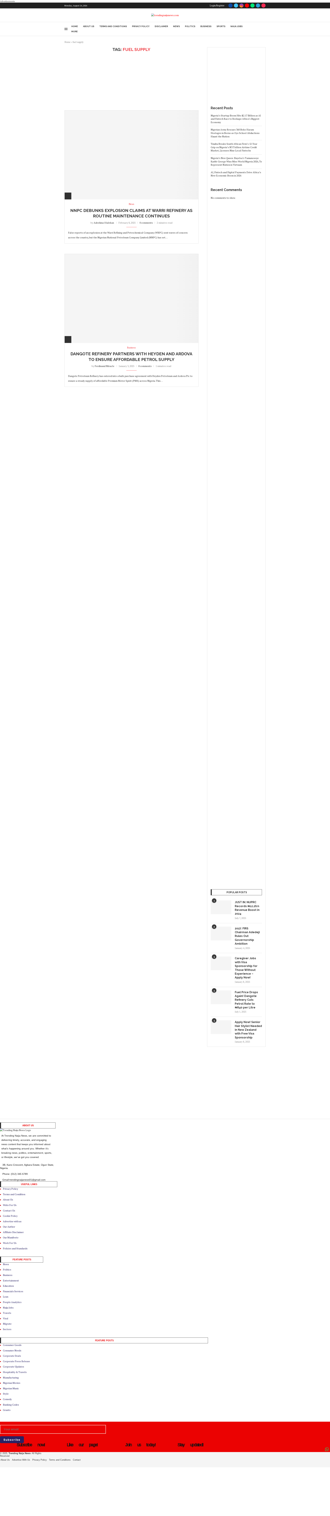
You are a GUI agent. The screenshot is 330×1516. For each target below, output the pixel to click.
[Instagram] (241, 5)
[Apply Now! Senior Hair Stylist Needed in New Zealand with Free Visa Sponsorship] (221, 1027)
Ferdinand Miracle (104, 366)
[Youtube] (247, 5)
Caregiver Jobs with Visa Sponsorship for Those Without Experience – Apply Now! (246, 968)
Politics (190, 26)
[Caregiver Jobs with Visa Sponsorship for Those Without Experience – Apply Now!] (221, 963)
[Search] (264, 29)
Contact (77, 1460)
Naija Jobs (236, 26)
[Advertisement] (131, 81)
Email (3, 1423)
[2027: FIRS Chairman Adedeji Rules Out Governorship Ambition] (221, 933)
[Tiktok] (263, 5)
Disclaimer (161, 26)
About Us (88, 26)
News (176, 26)
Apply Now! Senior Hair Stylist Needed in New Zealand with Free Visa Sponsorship (248, 1029)
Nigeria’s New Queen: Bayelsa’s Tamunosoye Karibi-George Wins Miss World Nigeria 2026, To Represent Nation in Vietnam (236, 161)
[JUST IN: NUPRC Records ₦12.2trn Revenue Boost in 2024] (221, 907)
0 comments (146, 222)
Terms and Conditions (113, 26)
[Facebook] (230, 5)
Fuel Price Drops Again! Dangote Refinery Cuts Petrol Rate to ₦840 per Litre (246, 1000)
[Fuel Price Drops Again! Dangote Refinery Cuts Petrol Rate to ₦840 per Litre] (221, 997)
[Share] (68, 196)
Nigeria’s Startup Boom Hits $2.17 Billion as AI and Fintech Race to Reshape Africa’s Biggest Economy (236, 119)
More (74, 31)
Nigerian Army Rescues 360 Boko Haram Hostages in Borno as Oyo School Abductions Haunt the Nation (235, 133)
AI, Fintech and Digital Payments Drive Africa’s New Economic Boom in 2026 (236, 174)
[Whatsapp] (252, 5)
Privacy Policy (141, 26)
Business (205, 26)
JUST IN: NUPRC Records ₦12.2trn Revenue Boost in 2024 (247, 908)
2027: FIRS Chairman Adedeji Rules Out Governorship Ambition (247, 936)
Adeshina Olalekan (104, 222)
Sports (221, 26)
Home (74, 26)
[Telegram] (258, 5)
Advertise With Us (21, 1460)
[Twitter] (236, 5)
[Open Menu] (66, 29)
